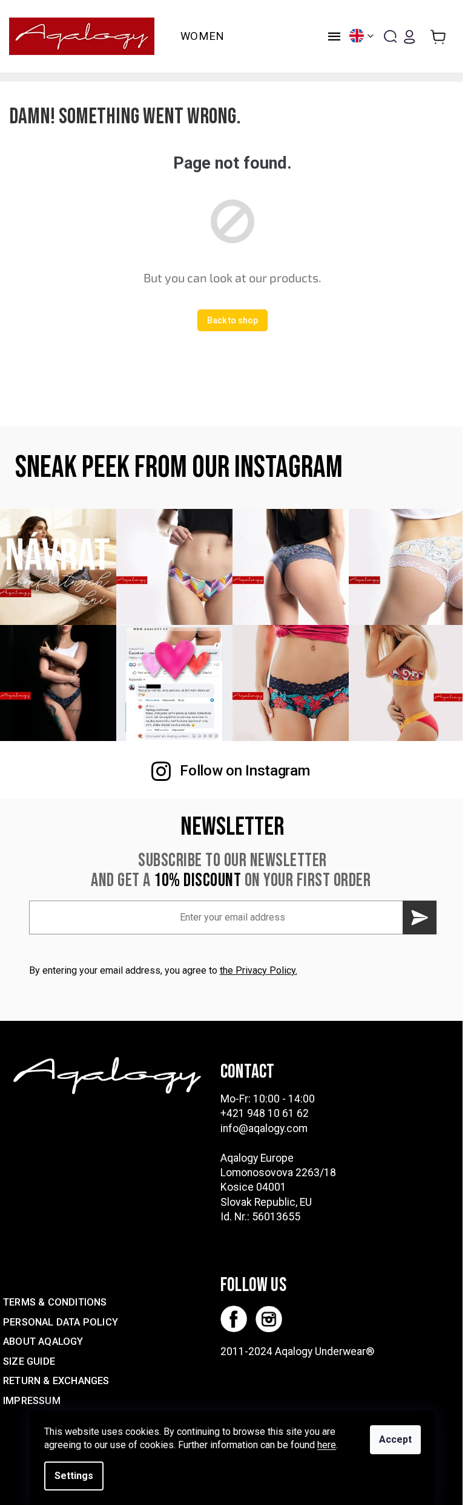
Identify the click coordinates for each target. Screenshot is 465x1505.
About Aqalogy (43, 1341)
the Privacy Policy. (258, 970)
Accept (395, 1439)
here (326, 1445)
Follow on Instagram (244, 770)
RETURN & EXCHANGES (56, 1381)
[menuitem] (202, 36)
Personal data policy (60, 1322)
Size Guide (29, 1361)
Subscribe (420, 917)
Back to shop (232, 320)
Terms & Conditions (55, 1302)
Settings (73, 1475)
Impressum (32, 1400)
